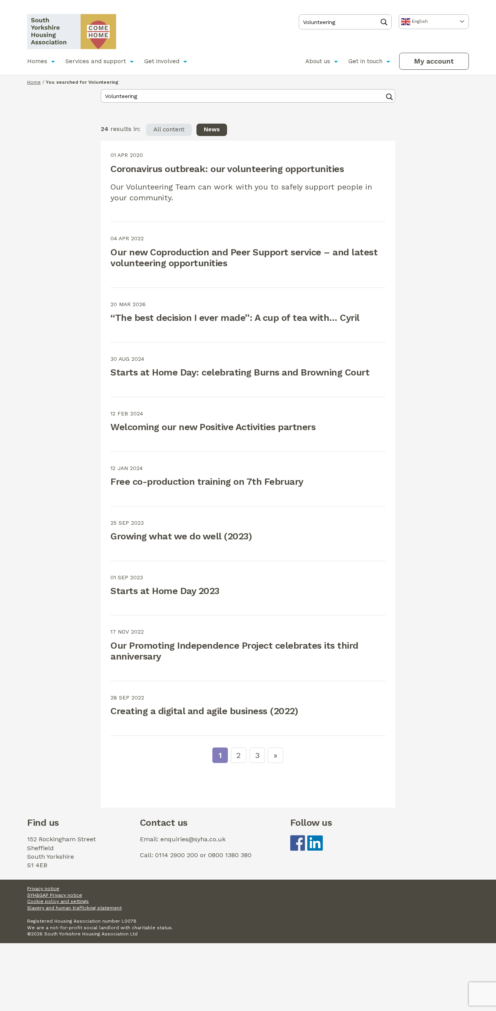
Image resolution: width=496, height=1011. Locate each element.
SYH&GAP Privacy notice (54, 895)
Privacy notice (43, 888)
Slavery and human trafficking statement (74, 908)
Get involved (161, 61)
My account (434, 61)
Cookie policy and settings (58, 901)
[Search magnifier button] (386, 22)
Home (34, 82)
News (212, 129)
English (419, 21)
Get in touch (365, 61)
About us (317, 61)
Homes (37, 61)
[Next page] (275, 755)
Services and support (95, 61)
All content (168, 129)
